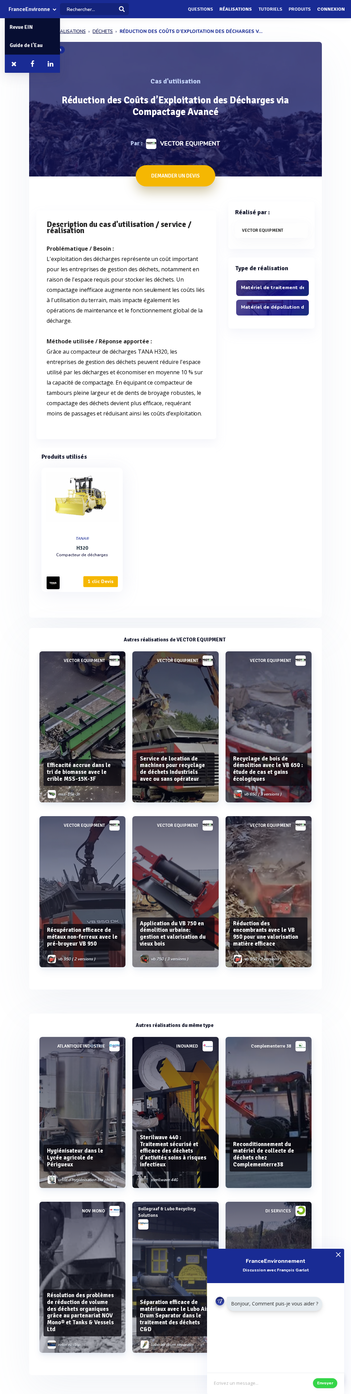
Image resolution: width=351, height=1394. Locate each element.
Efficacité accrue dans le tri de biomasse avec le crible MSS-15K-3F (79, 772)
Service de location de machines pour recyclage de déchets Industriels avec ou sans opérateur (172, 768)
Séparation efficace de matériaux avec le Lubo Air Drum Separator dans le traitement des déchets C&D (174, 1316)
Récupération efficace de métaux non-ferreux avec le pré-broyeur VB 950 (82, 936)
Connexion (331, 9)
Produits (300, 9)
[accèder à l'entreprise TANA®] (53, 582)
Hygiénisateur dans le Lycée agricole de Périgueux (75, 1157)
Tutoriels (270, 9)
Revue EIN (21, 27)
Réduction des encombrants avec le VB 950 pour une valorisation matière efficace (265, 933)
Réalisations (235, 9)
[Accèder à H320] (82, 500)
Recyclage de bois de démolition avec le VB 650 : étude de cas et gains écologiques (268, 768)
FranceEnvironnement (29, 9)
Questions (200, 9)
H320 (82, 548)
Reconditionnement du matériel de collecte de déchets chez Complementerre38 (263, 1154)
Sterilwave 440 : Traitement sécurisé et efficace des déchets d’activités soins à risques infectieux (173, 1151)
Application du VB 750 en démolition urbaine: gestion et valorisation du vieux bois (173, 933)
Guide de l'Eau (26, 45)
